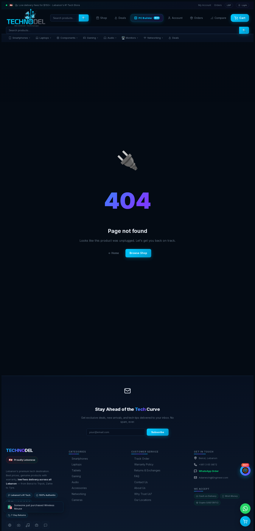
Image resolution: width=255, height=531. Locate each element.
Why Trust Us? (143, 493)
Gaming (92, 37)
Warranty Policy (143, 464)
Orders (218, 5)
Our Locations (142, 499)
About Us (139, 488)
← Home (113, 253)
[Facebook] (9, 525)
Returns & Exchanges (147, 470)
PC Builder (149, 17)
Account (177, 17)
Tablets (76, 470)
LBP (229, 5)
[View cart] (245, 521)
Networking (155, 37)
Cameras (77, 499)
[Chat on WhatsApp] (245, 508)
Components (68, 37)
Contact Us (141, 482)
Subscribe (157, 432)
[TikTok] (27, 525)
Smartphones (21, 37)
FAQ (136, 476)
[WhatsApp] (45, 525)
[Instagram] (18, 525)
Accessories (79, 488)
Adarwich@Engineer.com (213, 477)
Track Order (141, 458)
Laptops (45, 37)
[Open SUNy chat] (245, 470)
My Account (204, 5)
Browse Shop (138, 253)
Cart (242, 17)
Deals (122, 17)
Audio (112, 37)
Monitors (130, 38)
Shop (103, 17)
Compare (220, 17)
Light (244, 5)
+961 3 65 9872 (208, 464)
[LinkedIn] (36, 525)
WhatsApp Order (209, 471)
